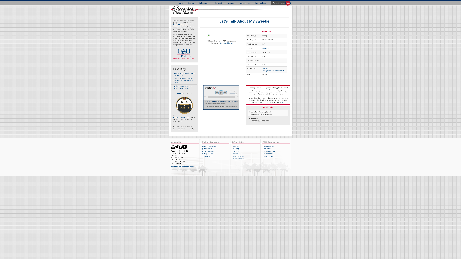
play (221, 92)
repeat (231, 91)
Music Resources (268, 146)
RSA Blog (236, 149)
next (225, 92)
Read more (181, 93)
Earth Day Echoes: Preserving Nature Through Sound (183, 87)
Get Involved (260, 3)
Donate (235, 154)
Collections (204, 3)
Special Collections (269, 151)
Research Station (279, 3)
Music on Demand (239, 156)
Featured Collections (209, 146)
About (231, 3)
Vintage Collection (208, 154)
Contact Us (245, 3)
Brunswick (265, 48)
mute (229, 94)
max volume (236, 94)
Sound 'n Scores (207, 156)
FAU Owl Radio (268, 154)
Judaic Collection (208, 151)
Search (191, 3)
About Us (236, 146)
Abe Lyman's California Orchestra (273, 71)
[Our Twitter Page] (177, 147)
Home (180, 3)
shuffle (234, 91)
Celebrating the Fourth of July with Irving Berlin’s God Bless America (183, 81)
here (283, 102)
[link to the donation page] (184, 105)
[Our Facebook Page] (185, 147)
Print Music (266, 149)
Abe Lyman (266, 69)
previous (217, 92)
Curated (218, 3)
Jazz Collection (207, 149)
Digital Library (268, 156)
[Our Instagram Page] (181, 147)
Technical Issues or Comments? (183, 167)
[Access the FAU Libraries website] (184, 53)
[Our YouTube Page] (173, 147)
